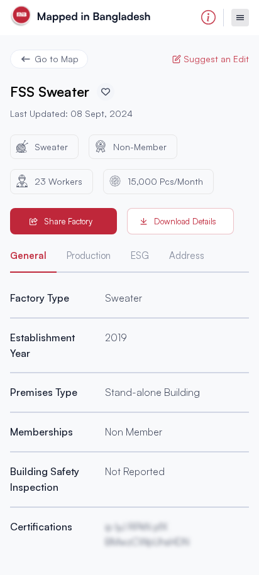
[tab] (33, 258)
